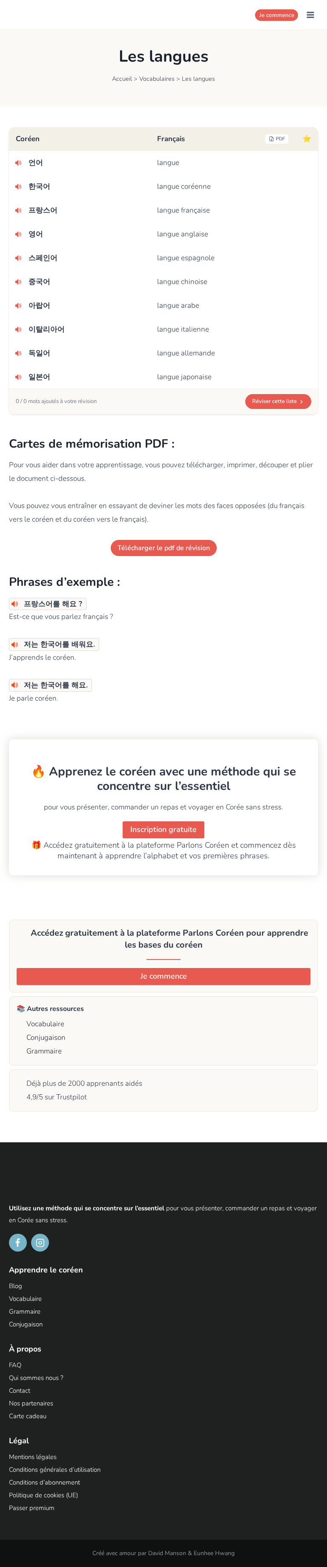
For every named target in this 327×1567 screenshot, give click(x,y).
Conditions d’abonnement (44, 1482)
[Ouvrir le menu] (310, 14)
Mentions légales (33, 1457)
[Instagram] (40, 1243)
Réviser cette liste (274, 401)
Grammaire (43, 1051)
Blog (15, 1286)
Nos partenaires (31, 1403)
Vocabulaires (157, 78)
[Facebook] (18, 1243)
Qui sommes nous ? (36, 1378)
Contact (19, 1390)
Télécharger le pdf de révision (164, 548)
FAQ (15, 1365)
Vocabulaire (44, 1024)
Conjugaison (45, 1037)
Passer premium (31, 1508)
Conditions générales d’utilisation (54, 1469)
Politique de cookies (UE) (43, 1495)
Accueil (122, 78)
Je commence (276, 15)
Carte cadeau (27, 1416)
